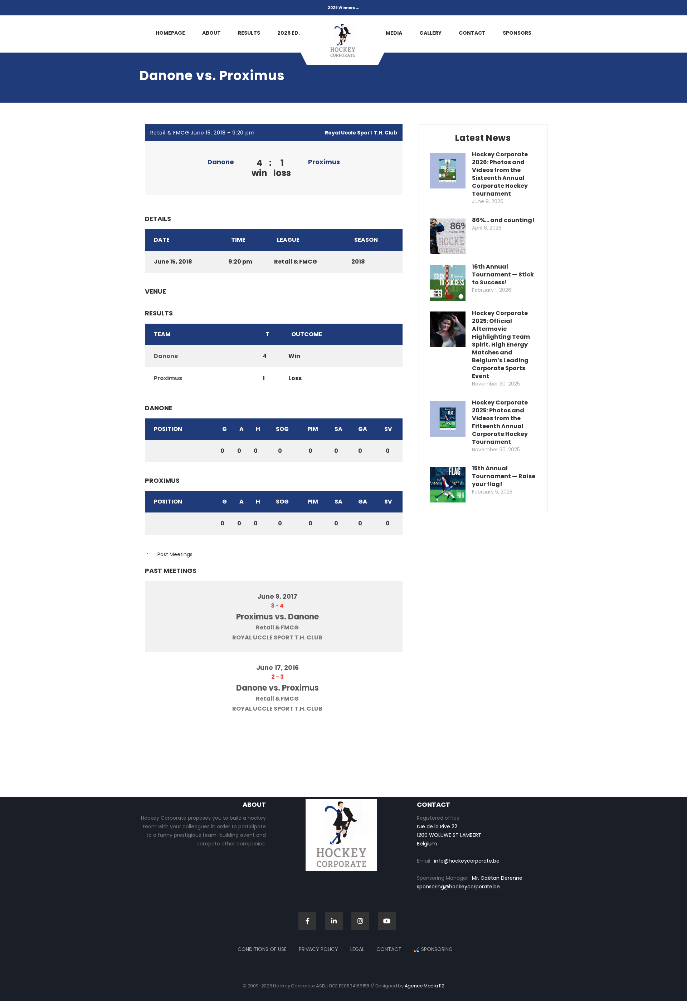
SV (388, 429)
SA (338, 429)
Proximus (324, 161)
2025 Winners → (343, 7)
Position (168, 429)
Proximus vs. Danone (277, 616)
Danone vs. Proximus (277, 687)
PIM (312, 429)
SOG (282, 429)
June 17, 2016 (277, 667)
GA (362, 429)
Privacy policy (318, 949)
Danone (221, 161)
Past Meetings (175, 554)
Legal (357, 949)
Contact (388, 949)
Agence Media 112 (424, 985)
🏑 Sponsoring (433, 949)
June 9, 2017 (277, 596)
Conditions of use (262, 949)
